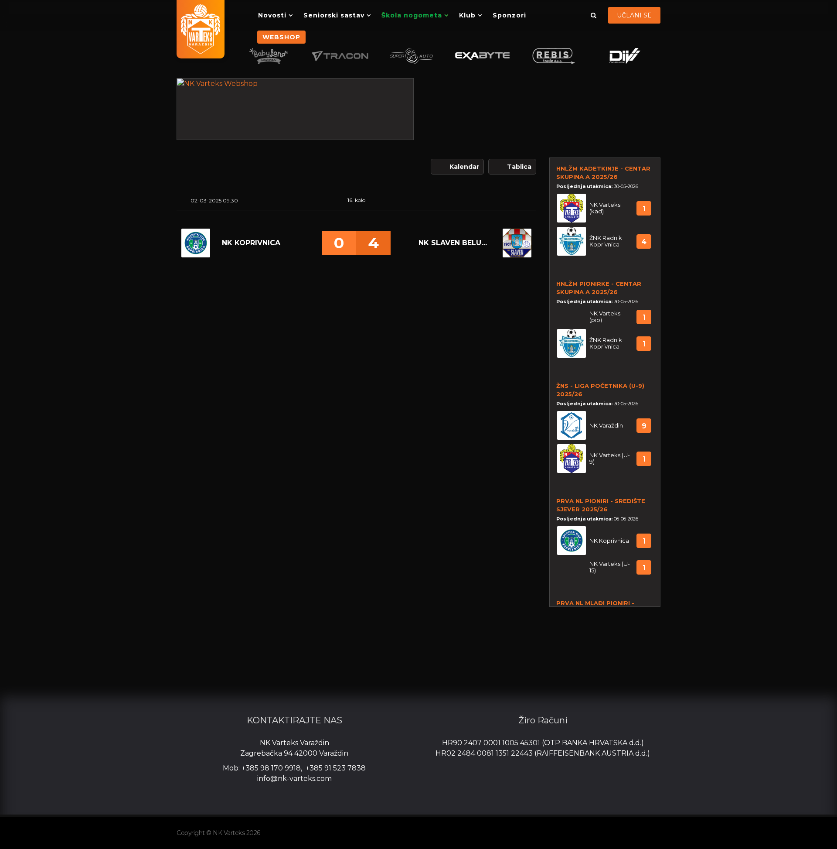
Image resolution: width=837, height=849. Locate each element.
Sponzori (509, 15)
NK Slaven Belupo (454, 243)
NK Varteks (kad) (604, 208)
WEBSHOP (281, 37)
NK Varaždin (606, 425)
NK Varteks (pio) (604, 316)
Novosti (272, 15)
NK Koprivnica (251, 243)
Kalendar (464, 167)
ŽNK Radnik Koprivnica (605, 241)
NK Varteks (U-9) (609, 458)
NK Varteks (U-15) (609, 567)
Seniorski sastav (333, 15)
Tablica (519, 167)
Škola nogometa (411, 15)
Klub (467, 15)
